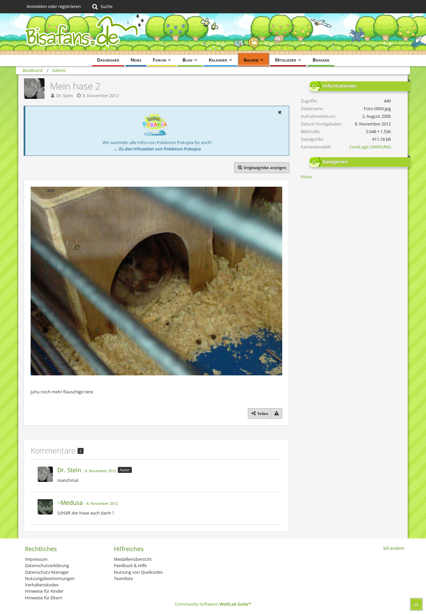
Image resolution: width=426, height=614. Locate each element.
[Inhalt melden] (276, 413)
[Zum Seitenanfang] (416, 604)
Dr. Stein (64, 96)
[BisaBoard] (213, 34)
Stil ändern (393, 548)
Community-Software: (213, 604)
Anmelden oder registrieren (54, 6)
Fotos (306, 177)
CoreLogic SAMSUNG (370, 147)
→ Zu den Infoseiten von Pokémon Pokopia (157, 149)
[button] (279, 112)
